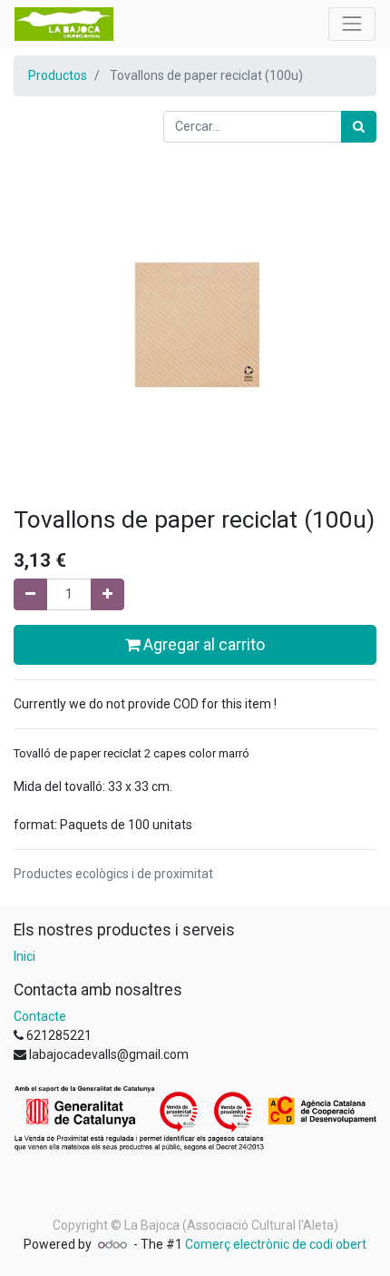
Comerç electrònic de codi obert (275, 1244)
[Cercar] (358, 127)
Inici (24, 956)
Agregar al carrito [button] (202, 645)
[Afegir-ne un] (107, 594)
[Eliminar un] (30, 594)
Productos (57, 75)
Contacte (40, 1016)
